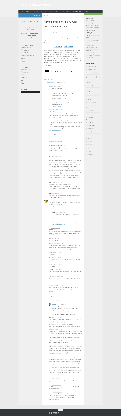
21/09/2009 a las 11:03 (57, 182)
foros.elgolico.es (63, 46)
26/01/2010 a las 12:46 (58, 295)
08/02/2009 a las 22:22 (57, 141)
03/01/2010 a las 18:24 (56, 238)
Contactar (87, 11)
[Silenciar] (34, 92)
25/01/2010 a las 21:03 (57, 264)
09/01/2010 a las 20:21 (57, 252)
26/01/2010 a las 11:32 (58, 276)
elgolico (50, 109)
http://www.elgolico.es (54, 132)
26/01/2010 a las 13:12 (62, 304)
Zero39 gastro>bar (91, 30)
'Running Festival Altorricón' (94, 106)
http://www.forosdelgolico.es (55, 130)
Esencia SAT (89, 22)
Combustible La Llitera (91, 39)
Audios (89, 110)
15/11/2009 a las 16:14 (61, 212)
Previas (89, 151)
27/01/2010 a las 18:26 (56, 385)
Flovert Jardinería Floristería (93, 27)
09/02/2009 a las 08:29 (56, 156)
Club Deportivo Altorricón (36, 5)
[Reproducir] (22, 92)
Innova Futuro (90, 57)
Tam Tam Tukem (91, 85)
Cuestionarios (91, 125)
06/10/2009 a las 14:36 (61, 91)
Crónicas (89, 122)
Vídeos (89, 154)
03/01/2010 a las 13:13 (55, 228)
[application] (30, 92)
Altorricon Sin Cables (92, 69)
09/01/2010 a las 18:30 (58, 243)
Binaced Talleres (90, 33)
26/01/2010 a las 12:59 (56, 317)
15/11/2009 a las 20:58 (60, 221)
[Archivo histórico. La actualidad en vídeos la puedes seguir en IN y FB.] (39, 15)
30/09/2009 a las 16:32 (59, 200)
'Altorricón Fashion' (92, 102)
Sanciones (62, 11)
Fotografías (90, 128)
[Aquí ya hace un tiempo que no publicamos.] (35, 15)
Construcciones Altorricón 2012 (93, 55)
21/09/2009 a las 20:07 (57, 193)
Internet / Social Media (92, 135)
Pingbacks (61, 82)
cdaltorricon (51, 200)
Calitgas (88, 44)
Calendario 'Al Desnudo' (93, 114)
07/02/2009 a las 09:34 (57, 109)
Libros (89, 138)
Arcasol (88, 42)
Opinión (89, 148)
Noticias (46, 15)
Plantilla (22, 11)
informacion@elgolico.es (57, 106)
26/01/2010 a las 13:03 (57, 329)
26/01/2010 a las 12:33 (58, 285)
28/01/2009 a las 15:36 (58, 86)
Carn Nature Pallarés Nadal (92, 40)
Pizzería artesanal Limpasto (93, 25)
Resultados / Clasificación (32, 11)
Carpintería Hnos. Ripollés (92, 47)
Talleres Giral (89, 28)
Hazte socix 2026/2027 (77, 11)
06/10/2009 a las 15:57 (61, 98)
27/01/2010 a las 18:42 (57, 392)
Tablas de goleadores (53, 11)
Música (89, 141)
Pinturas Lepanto (90, 20)
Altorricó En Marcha (92, 66)
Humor (89, 131)
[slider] (37, 92)
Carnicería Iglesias (91, 45)
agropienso (89, 32)
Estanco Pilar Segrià (91, 52)
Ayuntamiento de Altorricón (94, 72)
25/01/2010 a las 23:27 (58, 269)
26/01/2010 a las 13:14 (57, 378)
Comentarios (51, 82)
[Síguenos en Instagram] (30, 15)
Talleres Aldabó (90, 23)
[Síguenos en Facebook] (32, 15)
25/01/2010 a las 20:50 (56, 257)
